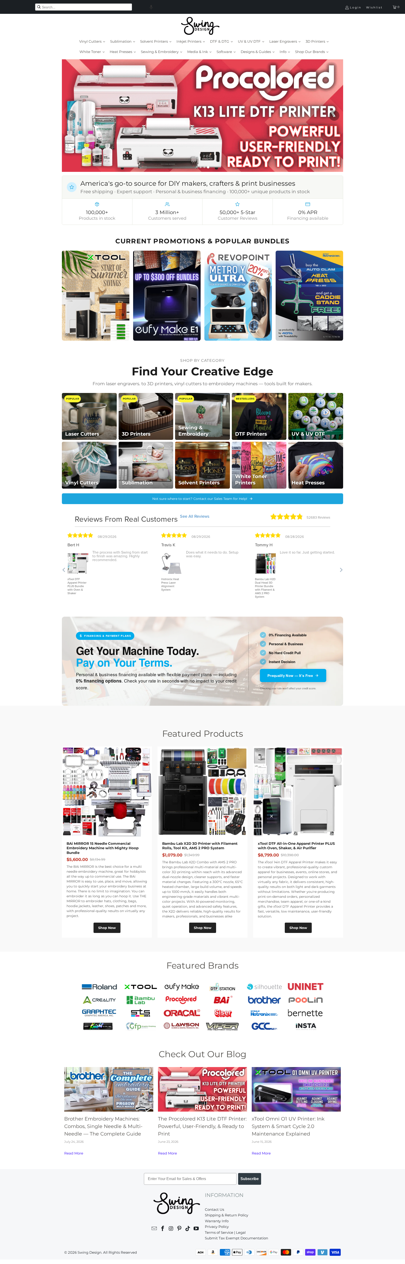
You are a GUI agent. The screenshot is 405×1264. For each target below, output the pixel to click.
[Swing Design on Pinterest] (179, 1229)
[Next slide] (334, 115)
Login (355, 7)
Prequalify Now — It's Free (290, 675)
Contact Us (214, 1209)
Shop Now (107, 928)
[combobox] (83, 7)
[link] (202, 115)
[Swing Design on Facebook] (162, 1229)
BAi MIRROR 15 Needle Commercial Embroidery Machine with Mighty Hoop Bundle (103, 848)
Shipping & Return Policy (226, 1215)
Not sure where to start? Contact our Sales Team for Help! (199, 499)
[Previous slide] (71, 115)
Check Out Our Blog (202, 1054)
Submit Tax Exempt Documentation (236, 1238)
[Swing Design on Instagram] (171, 1229)
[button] (151, 7)
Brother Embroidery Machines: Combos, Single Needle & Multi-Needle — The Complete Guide (103, 1126)
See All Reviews (194, 516)
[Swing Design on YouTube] (196, 1229)
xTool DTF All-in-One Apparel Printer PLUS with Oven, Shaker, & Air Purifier (296, 845)
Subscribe (249, 1179)
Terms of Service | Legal (225, 1232)
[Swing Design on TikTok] (187, 1229)
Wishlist (374, 7)
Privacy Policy (217, 1226)
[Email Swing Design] (154, 1229)
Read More (73, 1153)
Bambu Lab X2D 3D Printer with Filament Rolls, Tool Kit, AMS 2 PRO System (200, 845)
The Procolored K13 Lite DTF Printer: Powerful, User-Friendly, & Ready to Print (202, 1126)
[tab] (197, 167)
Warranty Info (217, 1221)
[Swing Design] (200, 26)
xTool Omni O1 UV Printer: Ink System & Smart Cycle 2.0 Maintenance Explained (288, 1126)
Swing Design (89, 1252)
